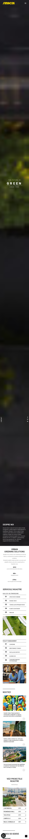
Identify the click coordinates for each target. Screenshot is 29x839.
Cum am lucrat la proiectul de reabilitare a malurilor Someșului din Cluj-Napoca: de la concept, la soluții (14, 766)
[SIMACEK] (9, 3)
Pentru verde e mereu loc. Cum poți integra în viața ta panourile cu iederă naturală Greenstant (13, 740)
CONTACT (1, 419)
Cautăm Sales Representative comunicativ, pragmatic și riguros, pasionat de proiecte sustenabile (12, 714)
